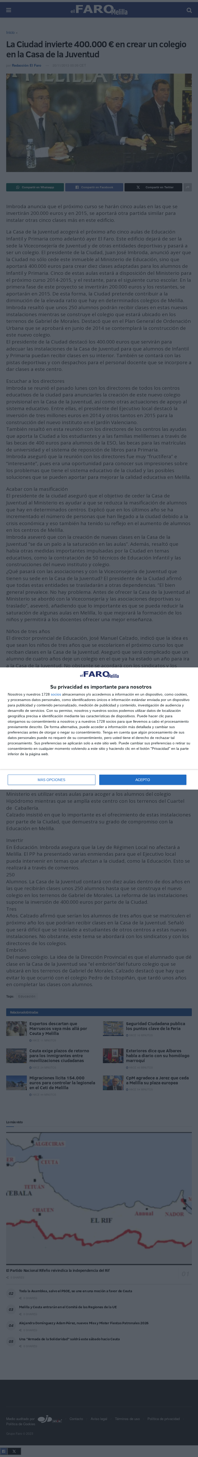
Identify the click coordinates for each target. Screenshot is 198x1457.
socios (56, 694)
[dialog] (99, 728)
